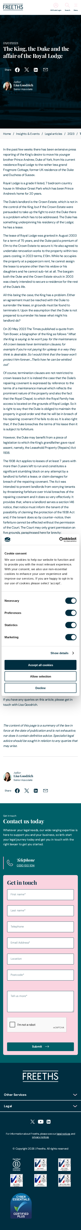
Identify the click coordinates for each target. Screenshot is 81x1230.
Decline (40, 687)
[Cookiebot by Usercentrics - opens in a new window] (59, 539)
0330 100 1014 (26, 865)
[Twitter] (32, 1122)
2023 (71, 134)
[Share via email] (45, 70)
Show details (59, 653)
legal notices (63, 1133)
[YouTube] (40, 1122)
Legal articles (54, 134)
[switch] (70, 613)
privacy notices (40, 1137)
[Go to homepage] (13, 9)
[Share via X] (26, 70)
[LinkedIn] (49, 1122)
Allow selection (40, 676)
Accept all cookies (40, 665)
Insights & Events (28, 134)
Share (8, 69)
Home (7, 134)
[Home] (40, 1080)
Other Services (15, 1095)
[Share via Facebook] (17, 70)
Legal (8, 1106)
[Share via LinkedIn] (36, 70)
